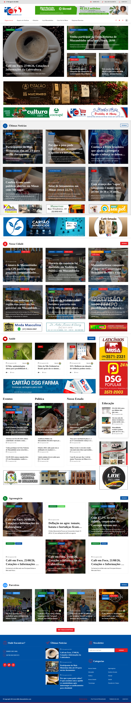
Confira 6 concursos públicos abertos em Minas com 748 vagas (22, 186)
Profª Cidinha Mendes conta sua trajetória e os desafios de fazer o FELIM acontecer (17, 429)
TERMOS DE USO (114, 699)
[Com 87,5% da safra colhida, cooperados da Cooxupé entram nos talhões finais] (49, 605)
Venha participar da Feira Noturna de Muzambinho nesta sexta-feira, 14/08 (17, 450)
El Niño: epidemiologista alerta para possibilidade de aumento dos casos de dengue (17, 368)
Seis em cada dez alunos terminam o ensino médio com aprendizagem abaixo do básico (118, 422)
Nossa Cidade (74, 59)
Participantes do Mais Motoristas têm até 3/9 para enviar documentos (23, 150)
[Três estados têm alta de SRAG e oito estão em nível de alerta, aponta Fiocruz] (113, 65)
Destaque (18, 29)
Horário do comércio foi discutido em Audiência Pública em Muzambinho (63, 267)
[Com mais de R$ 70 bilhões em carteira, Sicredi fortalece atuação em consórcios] (81, 605)
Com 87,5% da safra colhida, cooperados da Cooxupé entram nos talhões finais (49, 616)
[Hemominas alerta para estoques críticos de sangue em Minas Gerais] (81, 419)
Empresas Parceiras (77, 20)
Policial (110, 675)
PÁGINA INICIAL (83, 699)
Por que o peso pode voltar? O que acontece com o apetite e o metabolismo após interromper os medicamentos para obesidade (71, 683)
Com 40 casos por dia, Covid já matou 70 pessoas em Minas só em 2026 (81, 459)
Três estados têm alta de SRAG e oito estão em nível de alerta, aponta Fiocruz (112, 71)
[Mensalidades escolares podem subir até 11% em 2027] (106, 430)
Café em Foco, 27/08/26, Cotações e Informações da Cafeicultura (70, 654)
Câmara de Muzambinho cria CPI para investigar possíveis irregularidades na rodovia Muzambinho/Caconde (21, 272)
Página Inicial (9, 20)
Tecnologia (91, 683)
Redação (24, 363)
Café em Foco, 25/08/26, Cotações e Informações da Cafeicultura (22, 564)
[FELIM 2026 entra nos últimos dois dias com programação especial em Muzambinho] (106, 410)
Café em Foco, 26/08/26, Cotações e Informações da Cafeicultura (22, 523)
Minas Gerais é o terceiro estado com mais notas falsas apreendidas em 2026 (81, 450)
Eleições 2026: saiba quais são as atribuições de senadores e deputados (48, 450)
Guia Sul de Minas (62, 20)
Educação (80, 57)
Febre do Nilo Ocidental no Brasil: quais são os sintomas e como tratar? (49, 368)
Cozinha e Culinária (97, 251)
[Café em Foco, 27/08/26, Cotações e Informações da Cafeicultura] (33, 51)
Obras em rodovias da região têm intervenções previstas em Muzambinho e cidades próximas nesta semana (22, 308)
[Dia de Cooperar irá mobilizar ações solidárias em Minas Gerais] (17, 605)
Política (52, 291)
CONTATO (125, 699)
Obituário (35, 20)
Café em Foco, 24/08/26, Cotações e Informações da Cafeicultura (64, 560)
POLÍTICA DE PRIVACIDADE (98, 699)
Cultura (9, 407)
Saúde (111, 57)
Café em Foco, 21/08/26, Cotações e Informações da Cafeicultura (107, 564)
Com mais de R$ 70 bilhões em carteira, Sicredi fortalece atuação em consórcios (81, 616)
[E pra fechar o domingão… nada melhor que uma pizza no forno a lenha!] (113, 605)
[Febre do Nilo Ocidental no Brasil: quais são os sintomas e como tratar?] (49, 360)
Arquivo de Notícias (23, 20)
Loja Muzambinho (47, 20)
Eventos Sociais (112, 672)
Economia (41, 407)
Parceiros (18, 412)
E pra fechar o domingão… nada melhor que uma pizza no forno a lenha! (113, 616)
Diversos (9, 133)
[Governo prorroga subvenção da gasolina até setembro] (49, 419)
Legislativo (17, 251)
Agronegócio (10, 29)
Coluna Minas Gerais (55, 170)
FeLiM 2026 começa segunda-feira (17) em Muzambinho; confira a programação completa (17, 459)
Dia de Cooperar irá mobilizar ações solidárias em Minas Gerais (17, 616)
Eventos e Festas (82, 29)
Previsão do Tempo (113, 289)
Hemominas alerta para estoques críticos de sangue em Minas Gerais (80, 429)
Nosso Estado (17, 170)
